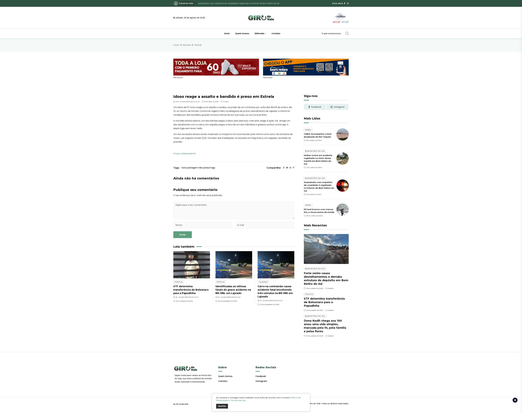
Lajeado (263, 282)
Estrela (186, 45)
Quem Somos (242, 33)
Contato (276, 33)
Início (227, 33)
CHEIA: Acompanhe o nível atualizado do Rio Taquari (317, 135)
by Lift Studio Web (180, 404)
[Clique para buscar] (347, 33)
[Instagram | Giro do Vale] (348, 3)
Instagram (261, 381)
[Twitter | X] (287, 167)
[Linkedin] (290, 167)
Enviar (182, 234)
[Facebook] (284, 167)
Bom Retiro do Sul (315, 151)
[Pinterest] (293, 167)
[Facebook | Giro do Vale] (344, 3)
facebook (316, 107)
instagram (339, 107)
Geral (308, 130)
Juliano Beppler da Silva (190, 102)
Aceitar (222, 406)
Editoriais (259, 33)
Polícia (197, 45)
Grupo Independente (184, 153)
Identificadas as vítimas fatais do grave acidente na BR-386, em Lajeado (233, 290)
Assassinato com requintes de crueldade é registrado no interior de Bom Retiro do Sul (238, 3)
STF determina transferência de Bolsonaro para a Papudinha (191, 290)
